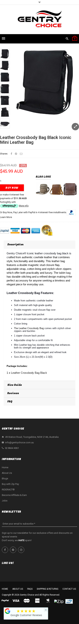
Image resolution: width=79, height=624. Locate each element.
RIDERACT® (8, 489)
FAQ (9, 401)
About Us (7, 473)
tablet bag (65, 272)
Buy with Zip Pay (10, 484)
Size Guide (14, 385)
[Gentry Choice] (39, 19)
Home (5, 467)
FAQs (30, 589)
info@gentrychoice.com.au (19, 442)
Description (15, 244)
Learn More (6, 217)
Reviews (13, 393)
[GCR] (7, 611)
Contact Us (69, 589)
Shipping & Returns (47, 589)
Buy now (12, 188)
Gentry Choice (27, 595)
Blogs (5, 478)
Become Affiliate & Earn (14, 495)
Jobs (4, 500)
